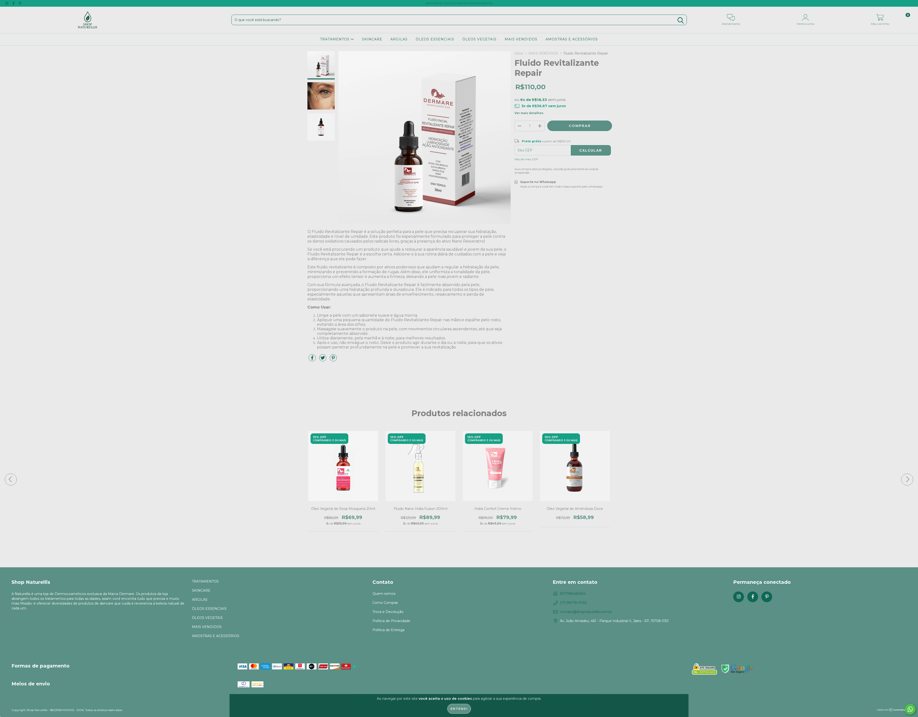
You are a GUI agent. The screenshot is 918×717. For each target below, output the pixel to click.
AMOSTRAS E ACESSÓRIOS (572, 39)
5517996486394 (573, 593)
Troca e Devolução (388, 612)
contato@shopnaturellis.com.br (586, 612)
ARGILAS (399, 39)
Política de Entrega (388, 630)
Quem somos (383, 593)
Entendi (459, 709)
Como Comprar (385, 603)
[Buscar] (680, 20)
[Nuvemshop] (892, 710)
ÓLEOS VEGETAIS (479, 39)
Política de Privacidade (391, 621)
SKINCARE (372, 39)
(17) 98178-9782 (573, 603)
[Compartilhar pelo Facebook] (313, 360)
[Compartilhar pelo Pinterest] (333, 360)
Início (518, 53)
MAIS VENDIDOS (521, 39)
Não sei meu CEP (526, 159)
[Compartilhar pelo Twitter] (323, 360)
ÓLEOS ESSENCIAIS (435, 39)
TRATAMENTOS (335, 39)
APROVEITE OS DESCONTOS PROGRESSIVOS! (459, 3)
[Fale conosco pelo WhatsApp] (910, 709)
